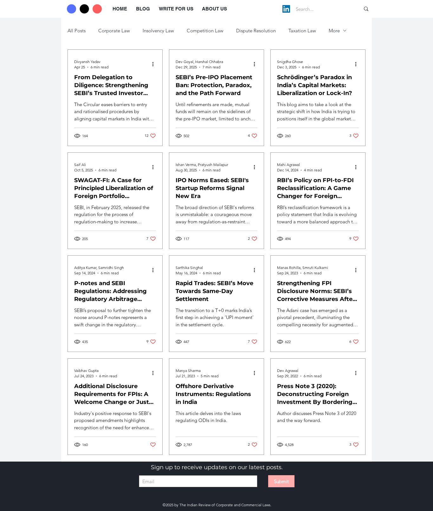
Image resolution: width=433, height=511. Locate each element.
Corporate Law (114, 31)
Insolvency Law (158, 31)
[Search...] (366, 9)
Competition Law (205, 31)
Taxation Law (302, 31)
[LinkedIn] (286, 9)
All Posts (77, 31)
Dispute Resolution (256, 31)
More (334, 31)
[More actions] (155, 64)
